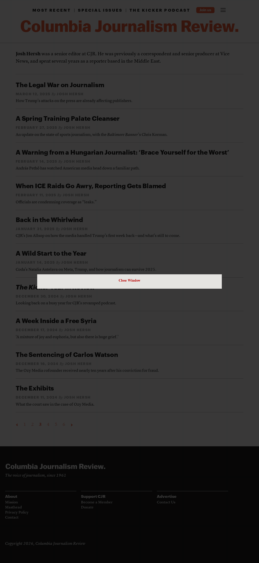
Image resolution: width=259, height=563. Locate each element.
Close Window (129, 280)
